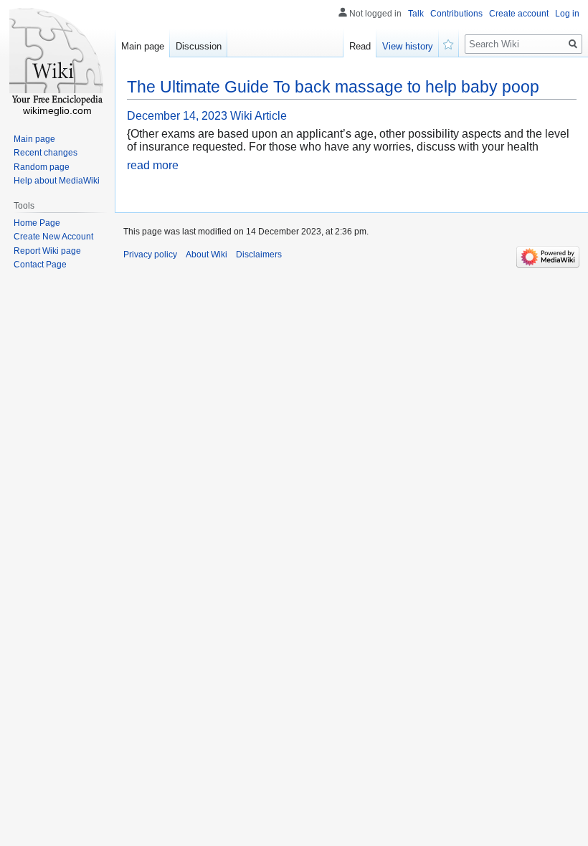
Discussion (199, 46)
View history (407, 46)
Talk (416, 14)
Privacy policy (150, 254)
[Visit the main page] (57, 57)
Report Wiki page (47, 251)
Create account (519, 14)
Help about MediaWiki (57, 181)
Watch (449, 43)
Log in (567, 14)
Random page (42, 167)
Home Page (37, 223)
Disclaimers (259, 254)
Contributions (456, 14)
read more (153, 165)
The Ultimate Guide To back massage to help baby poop (333, 86)
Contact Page (40, 265)
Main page (142, 46)
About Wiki (206, 254)
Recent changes (45, 153)
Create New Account (53, 237)
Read (360, 46)
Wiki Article (258, 116)
